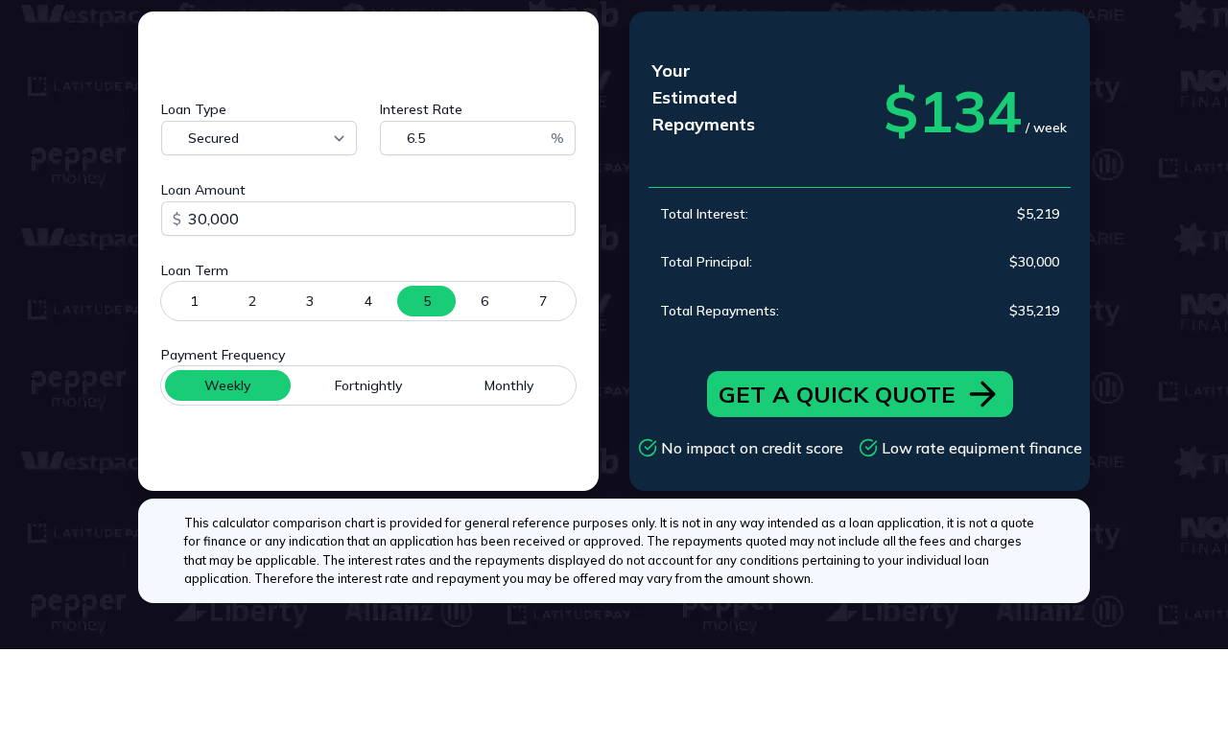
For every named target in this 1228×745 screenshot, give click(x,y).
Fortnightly (368, 385)
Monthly (508, 385)
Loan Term (194, 270)
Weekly (227, 385)
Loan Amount (203, 189)
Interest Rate (421, 109)
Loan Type (193, 109)
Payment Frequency (223, 354)
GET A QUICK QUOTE (837, 394)
